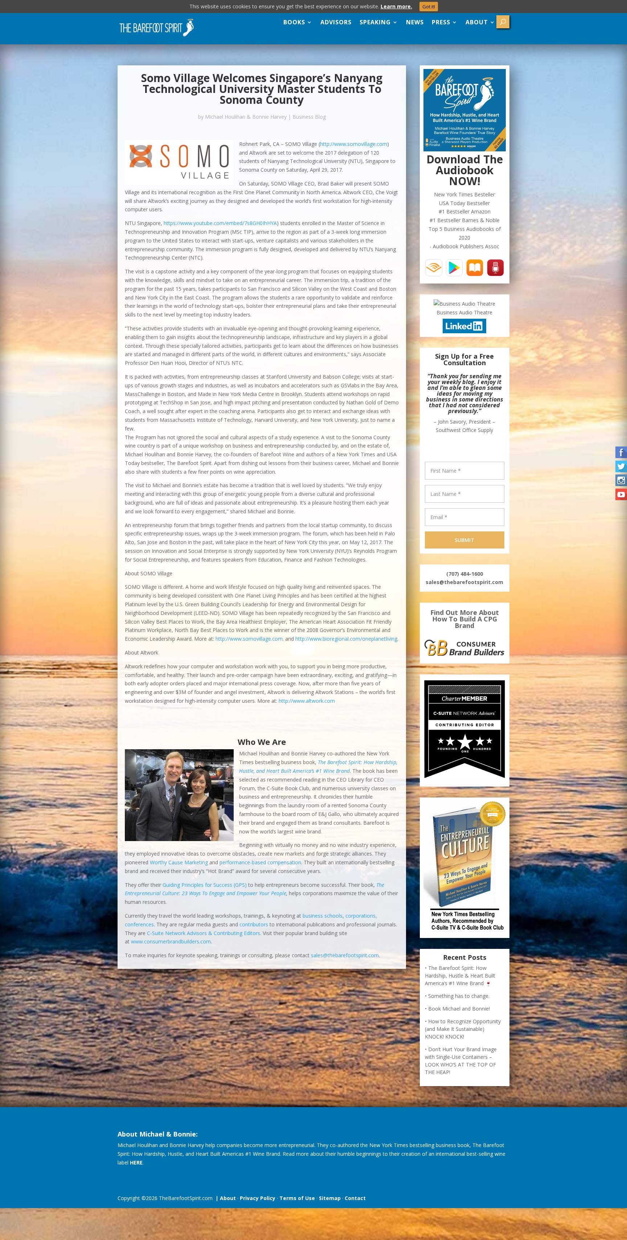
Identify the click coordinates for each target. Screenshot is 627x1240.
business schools (323, 915)
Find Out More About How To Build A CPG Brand (464, 619)
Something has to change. (458, 995)
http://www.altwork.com (307, 700)
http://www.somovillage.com (353, 143)
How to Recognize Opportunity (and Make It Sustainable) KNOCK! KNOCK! (463, 1029)
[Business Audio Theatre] (464, 303)
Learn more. (396, 6)
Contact (355, 1198)
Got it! (428, 6)
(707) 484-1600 (464, 573)
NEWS (415, 22)
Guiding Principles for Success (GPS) (205, 884)
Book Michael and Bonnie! (459, 1008)
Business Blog (309, 116)
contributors (253, 924)
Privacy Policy (257, 1198)
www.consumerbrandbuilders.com (171, 941)
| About (224, 1198)
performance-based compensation (260, 862)
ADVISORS (336, 22)
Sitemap (330, 1198)
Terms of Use (297, 1198)
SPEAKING (375, 22)
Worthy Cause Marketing (179, 862)
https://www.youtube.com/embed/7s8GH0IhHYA (220, 223)
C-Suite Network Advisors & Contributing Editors (203, 933)
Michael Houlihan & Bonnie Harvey (246, 116)
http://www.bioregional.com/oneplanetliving (346, 638)
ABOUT (477, 22)
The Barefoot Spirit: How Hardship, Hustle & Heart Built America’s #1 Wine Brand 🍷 (460, 975)
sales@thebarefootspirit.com (345, 955)
